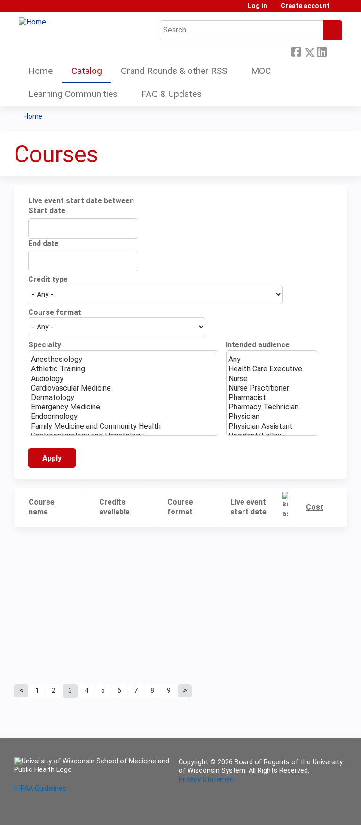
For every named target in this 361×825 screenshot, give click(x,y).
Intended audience (258, 344)
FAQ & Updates (171, 93)
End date (43, 243)
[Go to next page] (185, 690)
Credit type (48, 279)
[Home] (32, 22)
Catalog (86, 70)
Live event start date (248, 506)
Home (40, 70)
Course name (42, 506)
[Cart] (339, 9)
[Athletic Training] (123, 369)
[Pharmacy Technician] (272, 407)
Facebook (296, 50)
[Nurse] (272, 379)
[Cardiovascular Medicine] (123, 388)
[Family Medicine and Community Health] (123, 426)
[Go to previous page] (21, 690)
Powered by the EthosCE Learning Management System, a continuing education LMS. (313, 810)
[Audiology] (123, 379)
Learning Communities (73, 93)
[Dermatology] (123, 397)
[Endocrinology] (123, 416)
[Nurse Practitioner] (272, 388)
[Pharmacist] (272, 397)
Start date (46, 210)
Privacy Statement (207, 780)
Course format (54, 312)
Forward (334, 50)
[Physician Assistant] (272, 426)
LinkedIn (321, 50)
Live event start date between (81, 200)
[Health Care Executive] (272, 369)
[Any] (272, 359)
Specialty (44, 344)
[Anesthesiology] (123, 359)
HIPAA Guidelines (40, 789)
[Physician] (272, 416)
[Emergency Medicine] (123, 407)
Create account (305, 5)
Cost (314, 507)
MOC (261, 70)
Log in (257, 5)
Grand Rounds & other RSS (174, 70)
